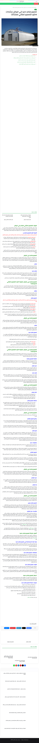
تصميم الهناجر (24, 524)
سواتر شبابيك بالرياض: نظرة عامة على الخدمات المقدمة (26, 59)
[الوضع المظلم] (1, 2)
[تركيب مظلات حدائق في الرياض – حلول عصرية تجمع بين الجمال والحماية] (31, 684)
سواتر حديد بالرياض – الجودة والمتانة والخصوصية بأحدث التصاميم (16, 689)
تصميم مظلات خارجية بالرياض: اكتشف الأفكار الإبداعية (27, 64)
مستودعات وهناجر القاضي (16, 739)
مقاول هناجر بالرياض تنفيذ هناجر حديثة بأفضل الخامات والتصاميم (7, 215)
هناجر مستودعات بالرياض (27, 219)
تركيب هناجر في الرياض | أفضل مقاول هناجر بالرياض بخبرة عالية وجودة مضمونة (8, 656)
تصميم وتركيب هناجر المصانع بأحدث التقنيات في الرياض (20, 661)
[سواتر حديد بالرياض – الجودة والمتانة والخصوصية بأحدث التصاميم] (31, 692)
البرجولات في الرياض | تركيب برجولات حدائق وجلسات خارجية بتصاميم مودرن (25, 216)
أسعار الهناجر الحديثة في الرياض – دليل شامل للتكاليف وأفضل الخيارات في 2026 (14, 704)
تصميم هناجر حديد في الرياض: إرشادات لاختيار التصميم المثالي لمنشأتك (24, 57)
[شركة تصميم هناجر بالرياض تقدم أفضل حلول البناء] (31, 652)
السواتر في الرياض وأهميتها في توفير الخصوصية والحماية (17, 712)
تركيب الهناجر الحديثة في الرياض (8, 219)
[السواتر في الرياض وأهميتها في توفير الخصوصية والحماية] (31, 715)
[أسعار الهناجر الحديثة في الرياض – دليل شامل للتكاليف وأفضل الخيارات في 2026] (31, 707)
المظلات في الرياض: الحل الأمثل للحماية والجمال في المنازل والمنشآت (16, 720)
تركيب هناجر (29, 597)
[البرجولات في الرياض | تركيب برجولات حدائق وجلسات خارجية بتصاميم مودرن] (34, 216)
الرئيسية (35, 7)
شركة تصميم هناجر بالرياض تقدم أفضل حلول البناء (32, 658)
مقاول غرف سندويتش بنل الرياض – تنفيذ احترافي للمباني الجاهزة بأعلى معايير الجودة (15, 674)
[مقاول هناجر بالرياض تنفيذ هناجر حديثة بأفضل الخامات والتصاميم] (16, 216)
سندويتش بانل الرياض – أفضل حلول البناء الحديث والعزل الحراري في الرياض (15, 697)
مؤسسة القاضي (31, 528)
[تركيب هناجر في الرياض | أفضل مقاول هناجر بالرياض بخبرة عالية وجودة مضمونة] (7, 652)
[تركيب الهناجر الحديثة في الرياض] (16, 221)
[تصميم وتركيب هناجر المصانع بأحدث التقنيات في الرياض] (19, 654)
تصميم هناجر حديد (33, 623)
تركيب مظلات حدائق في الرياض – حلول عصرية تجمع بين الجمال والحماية (15, 681)
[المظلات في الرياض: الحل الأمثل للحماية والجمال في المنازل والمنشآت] (31, 723)
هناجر (32, 7)
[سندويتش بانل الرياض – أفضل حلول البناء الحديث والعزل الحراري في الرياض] (31, 700)
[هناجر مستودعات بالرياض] (34, 221)
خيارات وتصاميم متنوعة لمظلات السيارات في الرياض (27, 55)
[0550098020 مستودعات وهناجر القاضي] (19, 1)
